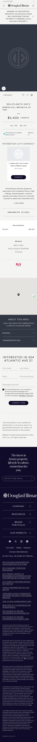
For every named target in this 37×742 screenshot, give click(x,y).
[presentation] (18, 57)
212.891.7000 (29, 640)
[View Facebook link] (10, 542)
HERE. (30, 705)
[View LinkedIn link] (27, 542)
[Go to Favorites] (34, 1)
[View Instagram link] (21, 542)
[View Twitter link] (15, 542)
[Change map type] (34, 296)
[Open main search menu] (33, 6)
